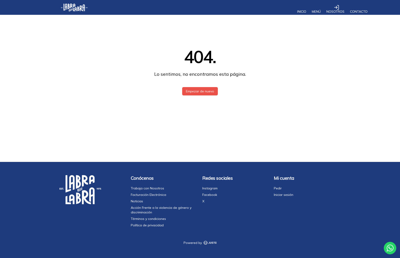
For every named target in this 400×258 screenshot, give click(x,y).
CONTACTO (359, 11)
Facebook (209, 195)
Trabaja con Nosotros (147, 188)
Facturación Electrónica (148, 195)
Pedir (278, 188)
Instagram (210, 188)
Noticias (137, 201)
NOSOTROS (335, 11)
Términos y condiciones (148, 219)
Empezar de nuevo (200, 91)
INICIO (301, 11)
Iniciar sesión (283, 195)
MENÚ (316, 11)
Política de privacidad (147, 225)
